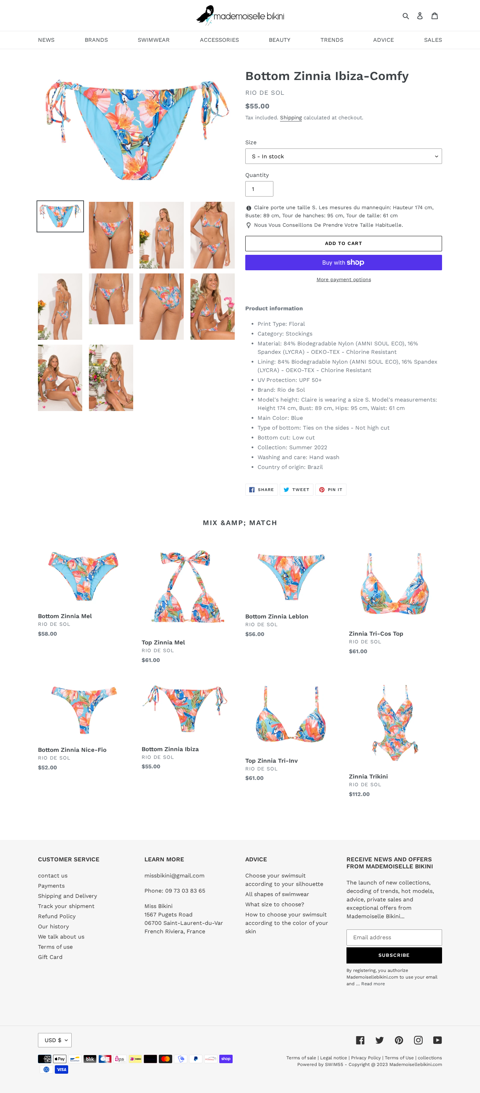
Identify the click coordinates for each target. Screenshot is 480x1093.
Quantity (257, 175)
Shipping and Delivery (67, 896)
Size (251, 142)
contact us (52, 875)
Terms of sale (301, 1057)
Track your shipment (66, 906)
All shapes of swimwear (277, 894)
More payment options (344, 279)
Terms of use (55, 946)
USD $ (53, 1040)
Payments (51, 885)
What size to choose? (274, 904)
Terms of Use (399, 1057)
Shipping (291, 117)
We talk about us (61, 936)
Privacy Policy (366, 1057)
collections (430, 1057)
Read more (373, 983)
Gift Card (50, 957)
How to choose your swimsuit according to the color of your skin (286, 923)
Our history (53, 926)
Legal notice (333, 1057)
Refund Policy (57, 916)
